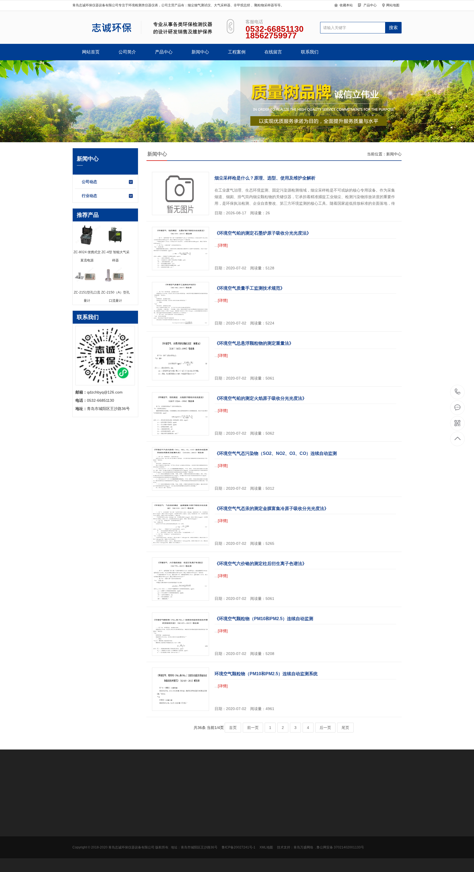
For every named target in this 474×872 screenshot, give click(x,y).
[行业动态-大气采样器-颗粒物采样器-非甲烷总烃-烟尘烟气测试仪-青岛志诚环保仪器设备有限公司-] (143, 27)
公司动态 (89, 181)
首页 (233, 727)
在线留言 (273, 52)
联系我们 (309, 52)
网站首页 (91, 52)
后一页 (325, 727)
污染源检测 (120, 840)
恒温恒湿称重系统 (126, 865)
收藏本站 (346, 5)
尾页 (345, 727)
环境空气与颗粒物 (126, 832)
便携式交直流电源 (126, 857)
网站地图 (392, 5)
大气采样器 (105, 786)
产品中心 (370, 5)
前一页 (253, 727)
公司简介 (127, 52)
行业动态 (89, 195)
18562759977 (457, 392)
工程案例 (237, 52)
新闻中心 (200, 52)
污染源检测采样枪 (126, 849)
